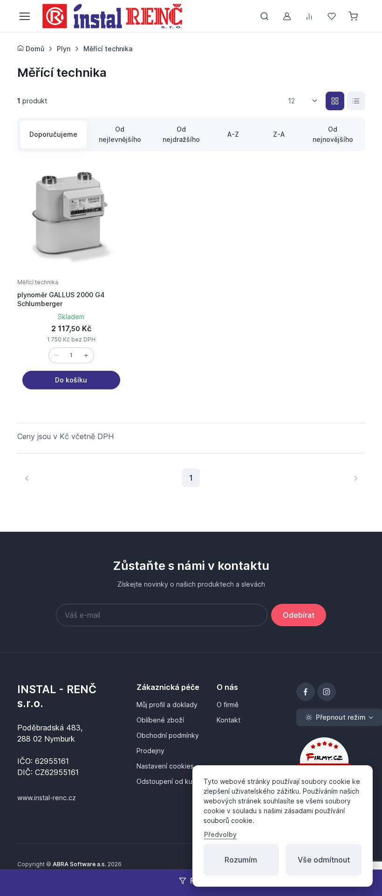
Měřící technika (37, 282)
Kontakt (228, 720)
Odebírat (298, 615)
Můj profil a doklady (167, 705)
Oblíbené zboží (160, 720)
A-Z (233, 134)
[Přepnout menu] (24, 16)
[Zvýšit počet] (86, 355)
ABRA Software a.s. (79, 864)
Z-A (279, 134)
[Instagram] (326, 691)
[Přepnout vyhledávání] (264, 16)
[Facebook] (305, 691)
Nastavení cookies (165, 766)
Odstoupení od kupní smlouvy (170, 781)
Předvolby (220, 834)
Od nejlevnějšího (120, 134)
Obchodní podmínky (167, 735)
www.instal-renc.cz (46, 798)
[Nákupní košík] (354, 16)
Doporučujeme (53, 134)
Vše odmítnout (324, 859)
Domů (34, 49)
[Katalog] (335, 101)
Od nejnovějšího (333, 134)
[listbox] (306, 101)
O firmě (228, 705)
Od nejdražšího (181, 134)
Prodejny (150, 751)
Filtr (197, 880)
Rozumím (241, 859)
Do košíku (71, 380)
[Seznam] (356, 101)
